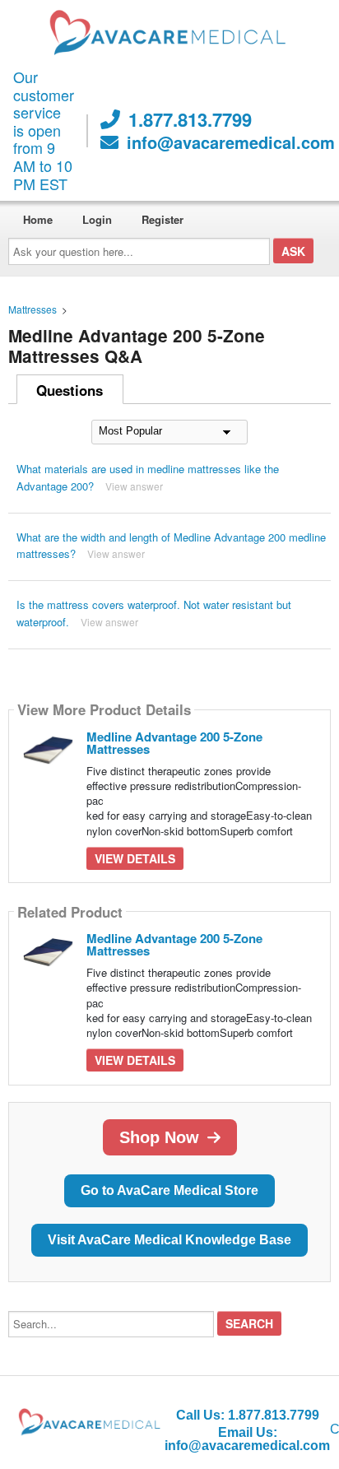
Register (162, 219)
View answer (134, 486)
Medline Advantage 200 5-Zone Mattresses (174, 743)
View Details (135, 858)
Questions (69, 390)
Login (97, 219)
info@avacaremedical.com (231, 142)
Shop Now (159, 1137)
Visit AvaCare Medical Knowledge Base (169, 1240)
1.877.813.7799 (190, 119)
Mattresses (32, 309)
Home (38, 219)
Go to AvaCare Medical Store (169, 1190)
